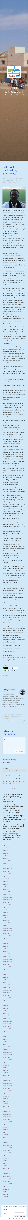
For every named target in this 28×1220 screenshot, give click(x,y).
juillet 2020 (5, 1034)
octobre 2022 (6, 964)
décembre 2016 (7, 1145)
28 (10, 783)
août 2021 (5, 1000)
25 (23, 781)
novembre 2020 (7, 1023)
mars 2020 (5, 1044)
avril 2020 (5, 1042)
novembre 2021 (7, 992)
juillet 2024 (5, 910)
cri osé (5, 178)
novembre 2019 (7, 1054)
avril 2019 (5, 1073)
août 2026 (5, 845)
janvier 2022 (6, 987)
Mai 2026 (5, 853)
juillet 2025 (5, 879)
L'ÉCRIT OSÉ (7, 176)
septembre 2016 (7, 1153)
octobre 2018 (6, 1088)
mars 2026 (5, 858)
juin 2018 (5, 1098)
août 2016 (5, 1155)
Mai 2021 (5, 1008)
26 (3, 783)
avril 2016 (5, 1166)
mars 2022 (5, 982)
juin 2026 (5, 850)
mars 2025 (5, 889)
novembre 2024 (7, 899)
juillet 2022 (5, 972)
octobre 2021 (6, 995)
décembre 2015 (7, 1176)
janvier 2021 (6, 1018)
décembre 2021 (7, 990)
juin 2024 (5, 912)
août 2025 (5, 876)
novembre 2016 (7, 1148)
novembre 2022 (7, 961)
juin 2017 (5, 1129)
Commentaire (19, 751)
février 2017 (5, 1140)
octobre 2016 (6, 1150)
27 (6, 783)
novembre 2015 (7, 1179)
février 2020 (6, 1047)
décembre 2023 (7, 928)
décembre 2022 (7, 959)
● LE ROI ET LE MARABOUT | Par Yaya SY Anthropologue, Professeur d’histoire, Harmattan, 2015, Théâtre (13, 818)
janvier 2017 (6, 1142)
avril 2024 (5, 917)
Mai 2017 (5, 1132)
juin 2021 (5, 1005)
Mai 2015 (5, 1194)
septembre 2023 (7, 936)
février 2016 (6, 1171)
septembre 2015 (7, 1184)
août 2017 (5, 1124)
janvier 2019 (6, 1080)
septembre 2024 (7, 905)
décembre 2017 (7, 1114)
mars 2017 (5, 1137)
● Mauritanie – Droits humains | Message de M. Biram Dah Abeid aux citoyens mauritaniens (13, 826)
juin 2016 (5, 1160)
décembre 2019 (7, 1052)
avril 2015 (5, 1197)
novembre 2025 (7, 868)
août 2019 (5, 1062)
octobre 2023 (6, 933)
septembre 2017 (7, 1122)
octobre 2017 (6, 1119)
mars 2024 (5, 920)
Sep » (15, 788)
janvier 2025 (6, 894)
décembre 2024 (7, 897)
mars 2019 (5, 1075)
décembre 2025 (7, 866)
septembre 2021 (7, 998)
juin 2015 (5, 1191)
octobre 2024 (6, 902)
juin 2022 (5, 974)
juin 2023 (5, 943)
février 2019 (6, 1078)
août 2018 (5, 1093)
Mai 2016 (5, 1163)
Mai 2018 (5, 1101)
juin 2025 (5, 881)
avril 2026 (5, 855)
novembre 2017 (7, 1116)
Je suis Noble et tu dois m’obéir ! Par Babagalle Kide (14, 722)
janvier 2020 (6, 1049)
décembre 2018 (7, 1083)
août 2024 (5, 907)
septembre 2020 (7, 1029)
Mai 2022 (5, 977)
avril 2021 (5, 1011)
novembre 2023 (7, 930)
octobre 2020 (6, 1026)
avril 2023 (5, 948)
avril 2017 (5, 1135)
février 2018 (6, 1109)
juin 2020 (5, 1036)
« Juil (12, 788)
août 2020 (5, 1031)
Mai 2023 (5, 946)
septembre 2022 (7, 967)
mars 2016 (5, 1168)
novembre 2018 (7, 1085)
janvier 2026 (6, 863)
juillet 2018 (5, 1096)
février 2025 (6, 892)
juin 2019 (5, 1067)
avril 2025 (5, 886)
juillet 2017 (5, 1127)
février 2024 (6, 923)
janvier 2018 (6, 1111)
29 (13, 783)
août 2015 (5, 1186)
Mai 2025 (5, 884)
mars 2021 (5, 1013)
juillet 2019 (5, 1065)
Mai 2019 (5, 1070)
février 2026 (6, 861)
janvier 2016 (6, 1173)
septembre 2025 (7, 874)
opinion (16, 178)
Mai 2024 (5, 915)
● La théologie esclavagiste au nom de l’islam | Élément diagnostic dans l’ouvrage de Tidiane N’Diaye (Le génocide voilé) (12, 798)
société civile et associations (9, 180)
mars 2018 (5, 1106)
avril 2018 (5, 1104)
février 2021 (6, 1016)
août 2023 (5, 938)
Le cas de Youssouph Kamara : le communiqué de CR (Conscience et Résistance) (12, 716)
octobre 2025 (6, 871)
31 (19, 783)
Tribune (19, 180)
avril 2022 (5, 980)
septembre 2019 (7, 1060)
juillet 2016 (5, 1158)
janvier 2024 (6, 925)
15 (13, 778)
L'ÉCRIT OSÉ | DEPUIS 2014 (14, 90)
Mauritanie (10, 178)
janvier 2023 (6, 956)
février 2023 (6, 954)
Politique (20, 178)
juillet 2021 (5, 1003)
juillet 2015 (5, 1189)
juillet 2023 (5, 941)
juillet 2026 (5, 848)
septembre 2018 (7, 1091)
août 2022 (5, 969)
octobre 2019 (6, 1057)
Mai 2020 (5, 1039)
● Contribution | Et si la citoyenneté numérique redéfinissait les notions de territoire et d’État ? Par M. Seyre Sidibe (11, 835)
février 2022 (6, 985)
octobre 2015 (6, 1181)
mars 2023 (5, 951)
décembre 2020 (7, 1021)
